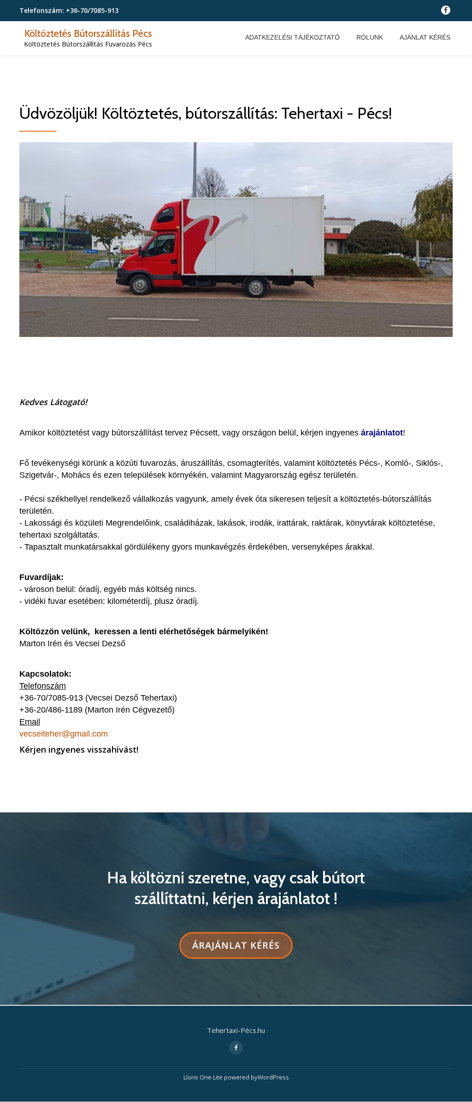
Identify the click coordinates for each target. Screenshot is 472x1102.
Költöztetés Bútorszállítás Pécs (88, 33)
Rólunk (369, 37)
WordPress (273, 1077)
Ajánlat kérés (425, 37)
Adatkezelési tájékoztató (292, 37)
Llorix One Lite (203, 1077)
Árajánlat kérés (236, 949)
